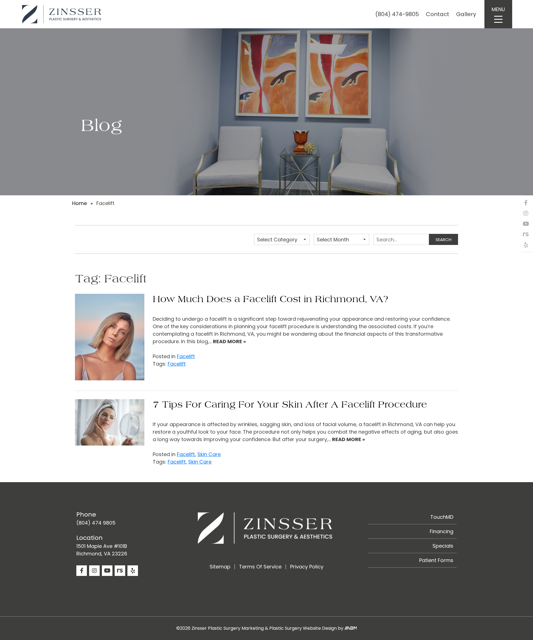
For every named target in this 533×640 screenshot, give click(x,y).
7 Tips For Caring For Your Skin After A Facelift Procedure (290, 404)
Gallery (466, 14)
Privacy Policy (306, 566)
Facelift (186, 356)
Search (443, 239)
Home (79, 203)
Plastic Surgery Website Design (303, 628)
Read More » (229, 341)
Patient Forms (436, 560)
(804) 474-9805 (397, 14)
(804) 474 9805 (95, 522)
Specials (443, 545)
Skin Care (209, 454)
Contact (437, 14)
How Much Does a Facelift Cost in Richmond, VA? (270, 299)
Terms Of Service (260, 566)
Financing (441, 531)
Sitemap (220, 566)
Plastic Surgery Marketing (236, 628)
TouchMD (441, 516)
